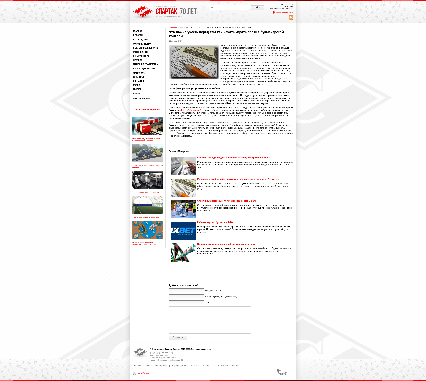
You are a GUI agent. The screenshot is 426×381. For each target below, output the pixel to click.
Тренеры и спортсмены (145, 64)
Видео (136, 93)
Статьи (136, 85)
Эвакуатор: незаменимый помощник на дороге (147, 166)
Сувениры (138, 77)
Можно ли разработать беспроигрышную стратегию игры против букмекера (238, 179)
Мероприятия (140, 52)
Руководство (140, 39)
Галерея (137, 89)
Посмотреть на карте (284, 12)
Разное (234, 366)
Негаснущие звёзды (144, 68)
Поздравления (141, 56)
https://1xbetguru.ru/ (191, 110)
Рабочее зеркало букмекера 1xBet (215, 222)
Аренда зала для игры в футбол (145, 217)
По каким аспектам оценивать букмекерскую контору (226, 244)
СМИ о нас (139, 72)
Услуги (180, 27)
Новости (138, 35)
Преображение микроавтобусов (145, 192)
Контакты (138, 81)
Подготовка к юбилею (145, 48)
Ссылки (224, 366)
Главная (172, 27)
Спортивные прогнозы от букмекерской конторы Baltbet (227, 201)
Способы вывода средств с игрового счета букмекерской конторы (233, 157)
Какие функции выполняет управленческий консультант (144, 243)
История (137, 60)
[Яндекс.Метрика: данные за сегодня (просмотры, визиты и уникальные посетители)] (141, 373)
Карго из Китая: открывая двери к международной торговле (146, 139)
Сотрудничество (142, 43)
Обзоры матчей (141, 98)
